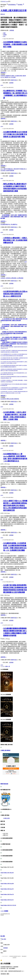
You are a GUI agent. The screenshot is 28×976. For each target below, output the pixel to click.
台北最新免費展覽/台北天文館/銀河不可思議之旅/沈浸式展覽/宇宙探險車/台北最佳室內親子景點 (15, 134)
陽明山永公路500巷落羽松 (12, 398)
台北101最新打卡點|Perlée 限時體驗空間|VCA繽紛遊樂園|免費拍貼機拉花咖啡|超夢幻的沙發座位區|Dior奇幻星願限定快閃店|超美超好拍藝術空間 (15, 505)
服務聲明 (14, 957)
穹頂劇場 (3, 75)
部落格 (5, 34)
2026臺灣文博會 (18, 75)
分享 (25, 261)
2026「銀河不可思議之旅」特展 (8, 168)
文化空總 (13, 77)
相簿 (4, 33)
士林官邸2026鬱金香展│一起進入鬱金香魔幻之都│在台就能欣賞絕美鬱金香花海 (15, 240)
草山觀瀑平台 (14, 224)
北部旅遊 (11, 82)
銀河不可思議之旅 (20, 168)
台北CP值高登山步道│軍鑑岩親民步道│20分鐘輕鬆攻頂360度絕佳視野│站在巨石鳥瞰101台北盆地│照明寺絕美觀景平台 (14, 339)
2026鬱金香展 (20, 278)
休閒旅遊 (12, 30)
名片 (4, 36)
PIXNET (6, 956)
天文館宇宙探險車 (9, 170)
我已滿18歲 (3, 973)
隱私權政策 (24, 956)
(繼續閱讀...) (3, 72)
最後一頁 (7, 666)
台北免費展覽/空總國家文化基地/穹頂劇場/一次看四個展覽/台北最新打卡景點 (15, 44)
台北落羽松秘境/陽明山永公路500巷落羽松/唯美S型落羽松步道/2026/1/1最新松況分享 (15, 294)
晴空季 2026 (8, 77)
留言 (15, 80)
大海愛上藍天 (6, 818)
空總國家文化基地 (9, 75)
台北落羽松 (3, 398)
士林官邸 (3, 278)
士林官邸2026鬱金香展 (11, 278)
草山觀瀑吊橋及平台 (6, 224)
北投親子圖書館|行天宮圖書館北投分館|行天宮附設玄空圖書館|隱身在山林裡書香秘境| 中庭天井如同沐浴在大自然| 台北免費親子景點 (14, 344)
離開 (8, 973)
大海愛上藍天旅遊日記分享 (14, 10)
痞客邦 (12, 80)
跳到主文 (3, 14)
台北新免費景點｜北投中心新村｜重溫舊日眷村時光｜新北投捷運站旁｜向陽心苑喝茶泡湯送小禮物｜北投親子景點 (14, 217)
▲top (2, 85)
